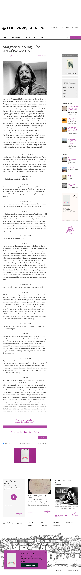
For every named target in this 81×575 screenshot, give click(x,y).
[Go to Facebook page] (8, 523)
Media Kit (43, 524)
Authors (27, 37)
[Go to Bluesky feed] (17, 523)
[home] (23, 29)
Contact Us (30, 525)
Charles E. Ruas (15, 56)
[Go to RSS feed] (21, 523)
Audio (34, 37)
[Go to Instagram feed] (4, 523)
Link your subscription (25, 443)
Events (53, 27)
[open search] (67, 37)
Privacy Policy (59, 570)
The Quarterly (16, 37)
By (55, 482)
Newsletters (66, 27)
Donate (58, 27)
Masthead (56, 522)
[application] (13, 505)
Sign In (76, 27)
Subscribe (75, 38)
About (41, 37)
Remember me (8, 443)
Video (67, 524)
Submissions (44, 525)
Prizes (55, 524)
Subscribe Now (30, 565)
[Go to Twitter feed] (13, 523)
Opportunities (70, 522)
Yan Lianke (58, 484)
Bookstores (56, 525)
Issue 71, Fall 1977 (42, 55)
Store (72, 27)
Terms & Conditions (72, 570)
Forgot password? (42, 443)
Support (30, 524)
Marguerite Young (17, 46)
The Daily (6, 37)
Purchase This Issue (70, 73)
